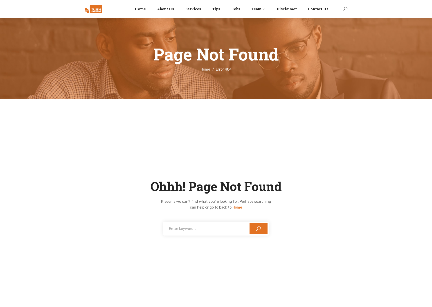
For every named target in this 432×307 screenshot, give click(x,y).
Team (256, 9)
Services (193, 9)
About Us (165, 9)
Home (140, 9)
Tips (216, 9)
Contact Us (318, 9)
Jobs (236, 9)
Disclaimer (287, 9)
